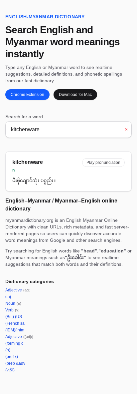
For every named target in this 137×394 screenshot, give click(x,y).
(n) (7, 350)
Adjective (18, 290)
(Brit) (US (13, 316)
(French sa (15, 323)
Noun (13, 303)
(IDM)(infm (14, 330)
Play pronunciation (103, 162)
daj (8, 296)
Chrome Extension (27, 94)
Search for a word (24, 116)
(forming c (14, 343)
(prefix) (11, 356)
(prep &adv (15, 363)
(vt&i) (10, 370)
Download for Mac (75, 94)
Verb (12, 310)
